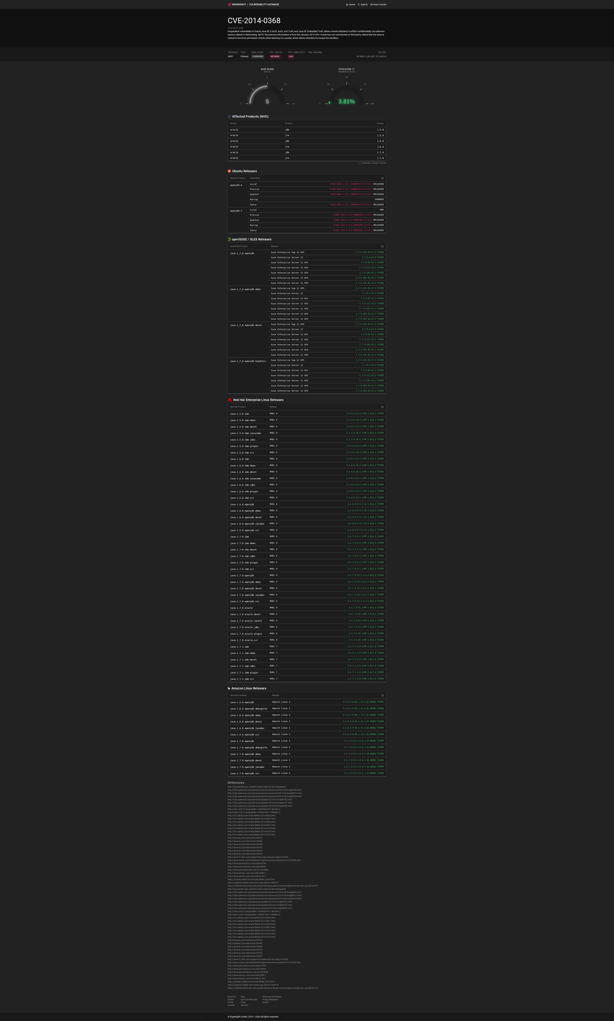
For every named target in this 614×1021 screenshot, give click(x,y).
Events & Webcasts (249, 999)
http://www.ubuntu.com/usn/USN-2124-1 (247, 876)
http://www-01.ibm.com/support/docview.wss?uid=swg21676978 (258, 857)
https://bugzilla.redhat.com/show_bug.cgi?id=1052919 (253, 883)
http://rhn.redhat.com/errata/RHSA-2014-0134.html (252, 828)
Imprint (265, 1002)
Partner (231, 999)
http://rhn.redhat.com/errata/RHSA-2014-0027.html (252, 819)
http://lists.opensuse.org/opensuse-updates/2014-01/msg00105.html (260, 799)
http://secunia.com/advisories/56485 (245, 841)
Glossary (244, 1005)
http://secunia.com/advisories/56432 (245, 838)
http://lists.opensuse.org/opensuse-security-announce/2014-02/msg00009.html (265, 790)
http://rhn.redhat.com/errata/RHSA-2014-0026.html (252, 815)
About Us (232, 997)
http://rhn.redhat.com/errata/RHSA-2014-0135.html (252, 831)
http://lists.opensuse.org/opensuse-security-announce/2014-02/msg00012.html (265, 793)
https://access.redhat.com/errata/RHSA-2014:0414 (251, 879)
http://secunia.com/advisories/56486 (245, 844)
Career (230, 1002)
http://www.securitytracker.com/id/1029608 (248, 870)
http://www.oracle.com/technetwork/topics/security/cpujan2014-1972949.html (264, 860)
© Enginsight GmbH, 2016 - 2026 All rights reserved (253, 1016)
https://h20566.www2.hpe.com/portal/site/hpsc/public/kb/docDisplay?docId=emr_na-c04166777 (273, 886)
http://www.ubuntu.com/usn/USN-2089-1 (247, 873)
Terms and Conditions (271, 997)
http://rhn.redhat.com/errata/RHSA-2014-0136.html (252, 835)
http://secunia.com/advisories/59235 (245, 851)
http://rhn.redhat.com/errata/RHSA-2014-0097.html (252, 825)
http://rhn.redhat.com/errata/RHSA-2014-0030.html (252, 822)
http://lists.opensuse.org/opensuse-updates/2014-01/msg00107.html (260, 803)
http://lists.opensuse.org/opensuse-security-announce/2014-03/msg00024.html (265, 796)
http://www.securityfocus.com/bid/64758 (247, 863)
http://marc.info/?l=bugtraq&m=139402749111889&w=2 (254, 812)
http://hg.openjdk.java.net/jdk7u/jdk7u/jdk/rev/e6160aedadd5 (257, 787)
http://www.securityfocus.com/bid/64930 (247, 867)
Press (243, 1002)
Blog (243, 997)
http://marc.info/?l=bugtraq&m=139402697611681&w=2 (254, 809)
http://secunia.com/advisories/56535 (245, 847)
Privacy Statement (270, 999)
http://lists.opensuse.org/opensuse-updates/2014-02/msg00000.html (260, 806)
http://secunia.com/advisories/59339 (245, 854)
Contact (231, 1005)
